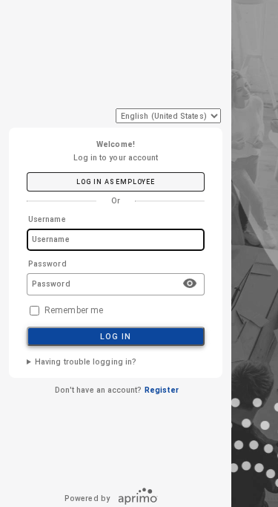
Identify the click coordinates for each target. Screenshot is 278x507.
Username (47, 219)
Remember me (73, 310)
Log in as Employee (115, 182)
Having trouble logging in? (85, 362)
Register (162, 390)
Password (47, 264)
